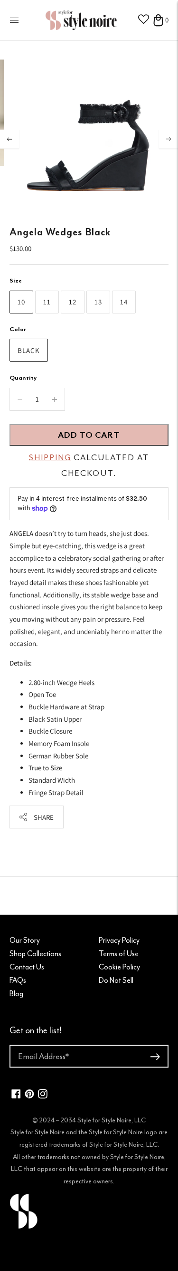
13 (98, 301)
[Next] (168, 139)
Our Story (24, 940)
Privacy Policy (119, 940)
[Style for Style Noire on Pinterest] (29, 1095)
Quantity (23, 377)
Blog (16, 994)
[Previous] (9, 139)
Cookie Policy (119, 967)
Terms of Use (119, 953)
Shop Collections (35, 953)
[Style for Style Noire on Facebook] (16, 1095)
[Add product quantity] (20, 399)
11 (47, 301)
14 (124, 301)
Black (29, 350)
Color (17, 329)
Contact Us (26, 967)
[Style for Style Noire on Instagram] (42, 1095)
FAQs (17, 980)
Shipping (50, 458)
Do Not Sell (116, 980)
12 (72, 301)
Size (15, 280)
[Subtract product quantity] (54, 399)
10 (21, 301)
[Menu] (14, 20)
